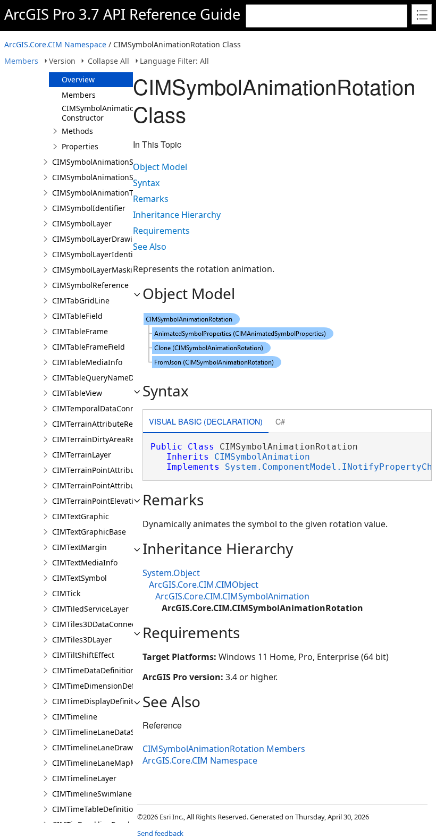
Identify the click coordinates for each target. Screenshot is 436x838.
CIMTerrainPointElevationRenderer (114, 501)
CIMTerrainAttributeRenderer (104, 424)
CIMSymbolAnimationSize (98, 177)
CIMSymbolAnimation (262, 457)
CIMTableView (77, 393)
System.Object (171, 573)
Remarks (151, 199)
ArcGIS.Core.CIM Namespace (55, 44)
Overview (78, 79)
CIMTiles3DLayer (82, 639)
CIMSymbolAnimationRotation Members (223, 749)
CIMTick (66, 593)
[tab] (206, 422)
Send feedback (160, 833)
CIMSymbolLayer (82, 223)
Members (21, 61)
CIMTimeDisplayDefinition (98, 701)
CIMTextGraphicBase (89, 532)
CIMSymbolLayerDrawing (97, 239)
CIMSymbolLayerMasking (97, 270)
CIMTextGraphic (80, 516)
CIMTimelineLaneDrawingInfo (105, 747)
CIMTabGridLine (81, 300)
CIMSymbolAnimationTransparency (115, 193)
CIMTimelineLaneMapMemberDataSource (127, 763)
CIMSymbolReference (90, 285)
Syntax (146, 183)
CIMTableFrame (80, 331)
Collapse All (108, 61)
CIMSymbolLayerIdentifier (98, 254)
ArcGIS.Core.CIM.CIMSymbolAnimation (232, 596)
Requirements (161, 230)
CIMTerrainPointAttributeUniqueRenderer (127, 485)
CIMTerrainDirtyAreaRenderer (105, 439)
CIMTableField (77, 316)
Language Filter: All (174, 61)
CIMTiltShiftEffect (83, 655)
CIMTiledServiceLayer (90, 609)
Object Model (160, 167)
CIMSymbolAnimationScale (100, 162)
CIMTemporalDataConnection (104, 408)
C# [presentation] (280, 421)
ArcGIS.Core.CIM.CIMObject (203, 584)
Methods (77, 131)
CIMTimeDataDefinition (93, 670)
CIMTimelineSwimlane (92, 794)
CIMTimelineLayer (84, 778)
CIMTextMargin (79, 547)
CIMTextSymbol (79, 578)
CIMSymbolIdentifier (88, 208)
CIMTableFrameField (88, 347)
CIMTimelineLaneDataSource (103, 732)
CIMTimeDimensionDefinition (104, 686)
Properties (80, 146)
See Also (149, 246)
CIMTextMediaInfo (85, 562)
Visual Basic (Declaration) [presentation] (206, 421)
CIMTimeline (74, 717)
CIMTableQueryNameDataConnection (119, 378)
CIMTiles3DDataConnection (100, 624)
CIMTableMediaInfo (87, 362)
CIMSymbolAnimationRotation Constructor (115, 113)
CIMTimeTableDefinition (95, 809)
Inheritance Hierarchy (177, 215)
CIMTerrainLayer (81, 455)
